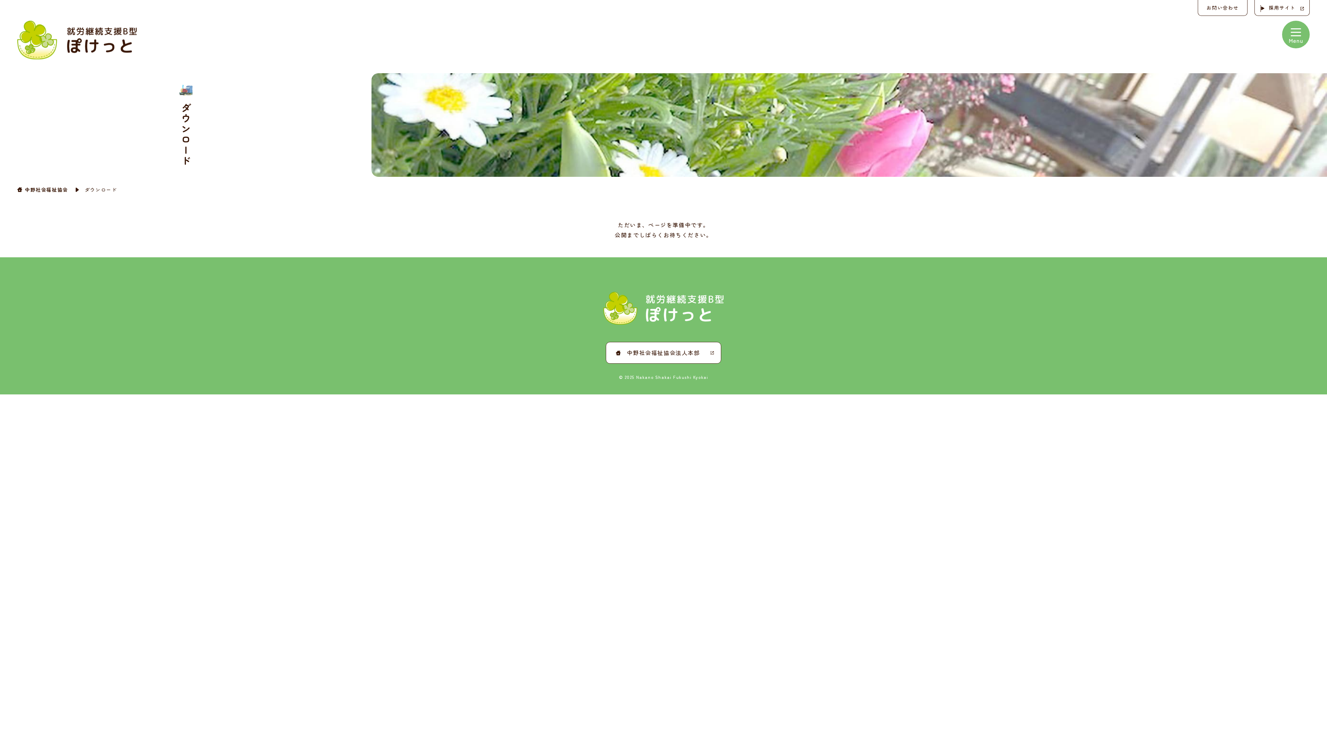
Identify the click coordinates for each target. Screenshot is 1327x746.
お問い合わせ (1222, 7)
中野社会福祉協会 (46, 189)
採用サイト (1282, 7)
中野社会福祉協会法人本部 (663, 352)
